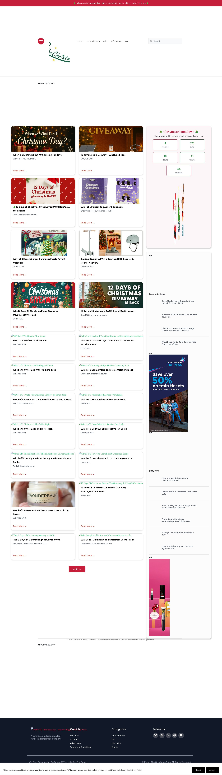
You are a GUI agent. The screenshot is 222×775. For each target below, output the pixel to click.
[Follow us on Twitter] (155, 735)
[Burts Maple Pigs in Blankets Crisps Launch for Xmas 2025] (153, 302)
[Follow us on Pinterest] (174, 735)
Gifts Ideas (116, 41)
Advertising (75, 743)
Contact (74, 739)
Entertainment (93, 41)
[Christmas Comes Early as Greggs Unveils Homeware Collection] (153, 329)
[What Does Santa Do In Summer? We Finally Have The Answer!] (153, 343)
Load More (77, 569)
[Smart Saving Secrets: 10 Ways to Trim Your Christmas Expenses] (153, 506)
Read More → (20, 170)
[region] (111, 769)
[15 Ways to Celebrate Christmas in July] (153, 533)
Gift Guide (116, 743)
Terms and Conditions (80, 747)
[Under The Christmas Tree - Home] (59, 729)
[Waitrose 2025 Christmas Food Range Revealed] (153, 315)
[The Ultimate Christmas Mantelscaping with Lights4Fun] (153, 520)
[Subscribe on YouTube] (181, 735)
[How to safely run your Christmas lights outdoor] (153, 547)
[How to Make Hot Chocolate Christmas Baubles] (153, 479)
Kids (105, 41)
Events (115, 747)
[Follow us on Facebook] (162, 735)
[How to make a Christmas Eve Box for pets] (153, 492)
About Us (74, 735)
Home (79, 41)
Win (126, 41)
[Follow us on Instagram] (168, 735)
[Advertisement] (110, 103)
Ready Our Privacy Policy (131, 770)
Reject (198, 770)
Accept (212, 770)
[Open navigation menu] (41, 41)
